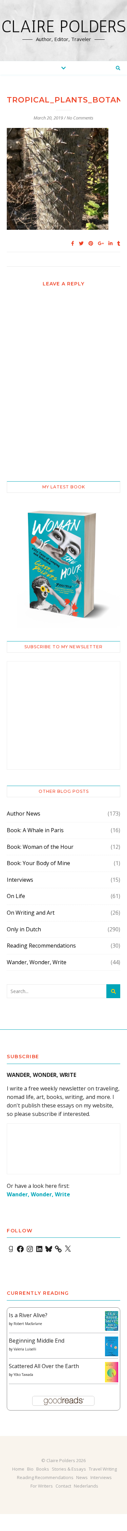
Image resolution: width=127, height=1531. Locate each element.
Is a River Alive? (28, 1315)
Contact (63, 1486)
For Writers (41, 1486)
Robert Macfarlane (28, 1323)
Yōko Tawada (23, 1374)
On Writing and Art (31, 912)
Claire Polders (63, 26)
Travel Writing (103, 1469)
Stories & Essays (69, 1469)
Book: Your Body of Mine (38, 863)
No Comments (80, 118)
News (82, 1477)
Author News (23, 813)
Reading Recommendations (41, 945)
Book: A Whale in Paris (35, 830)
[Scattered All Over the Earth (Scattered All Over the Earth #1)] (111, 1372)
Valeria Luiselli (25, 1349)
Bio (30, 1469)
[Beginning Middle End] (111, 1347)
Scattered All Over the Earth (44, 1366)
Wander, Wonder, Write (36, 962)
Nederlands (86, 1486)
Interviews (20, 879)
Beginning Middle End (36, 1340)
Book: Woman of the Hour (40, 847)
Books (42, 1469)
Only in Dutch (24, 929)
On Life (16, 896)
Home (18, 1469)
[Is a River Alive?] (111, 1321)
